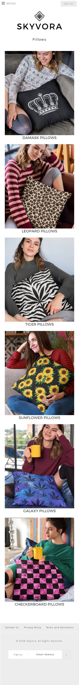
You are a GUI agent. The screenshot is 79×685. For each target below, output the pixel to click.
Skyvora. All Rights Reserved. (44, 641)
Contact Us (12, 627)
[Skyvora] (39, 13)
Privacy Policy (32, 627)
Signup (18, 654)
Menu (11, 3)
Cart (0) (69, 3)
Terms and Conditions (60, 627)
